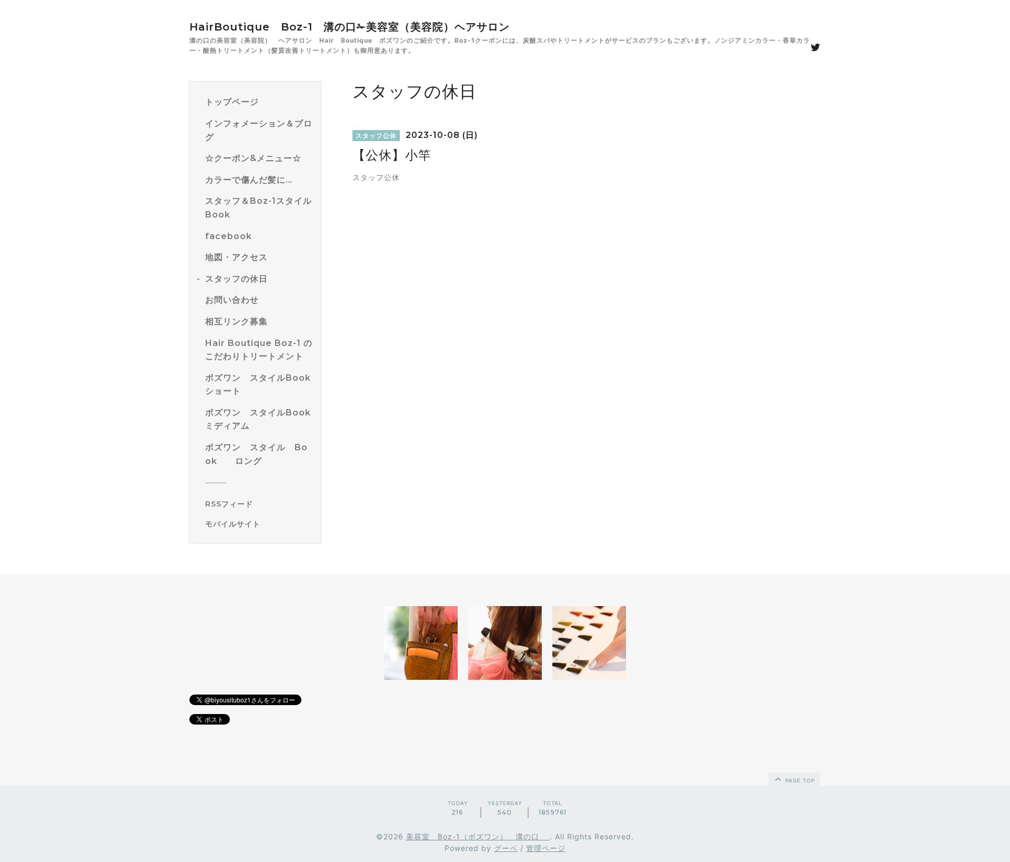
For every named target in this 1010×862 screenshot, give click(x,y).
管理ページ (545, 848)
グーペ (506, 848)
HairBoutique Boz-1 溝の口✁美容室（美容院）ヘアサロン (349, 27)
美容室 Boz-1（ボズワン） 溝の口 (478, 836)
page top (799, 780)
